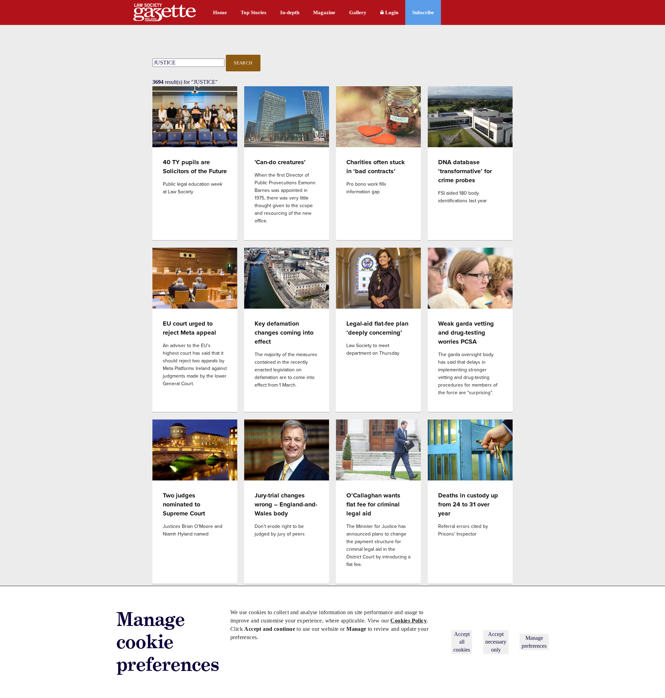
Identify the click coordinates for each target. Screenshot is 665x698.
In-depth (289, 12)
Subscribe (423, 12)
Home (220, 12)
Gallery (357, 12)
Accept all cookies (461, 642)
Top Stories (253, 12)
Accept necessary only (495, 642)
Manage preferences (534, 641)
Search (243, 62)
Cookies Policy (408, 621)
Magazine (324, 12)
